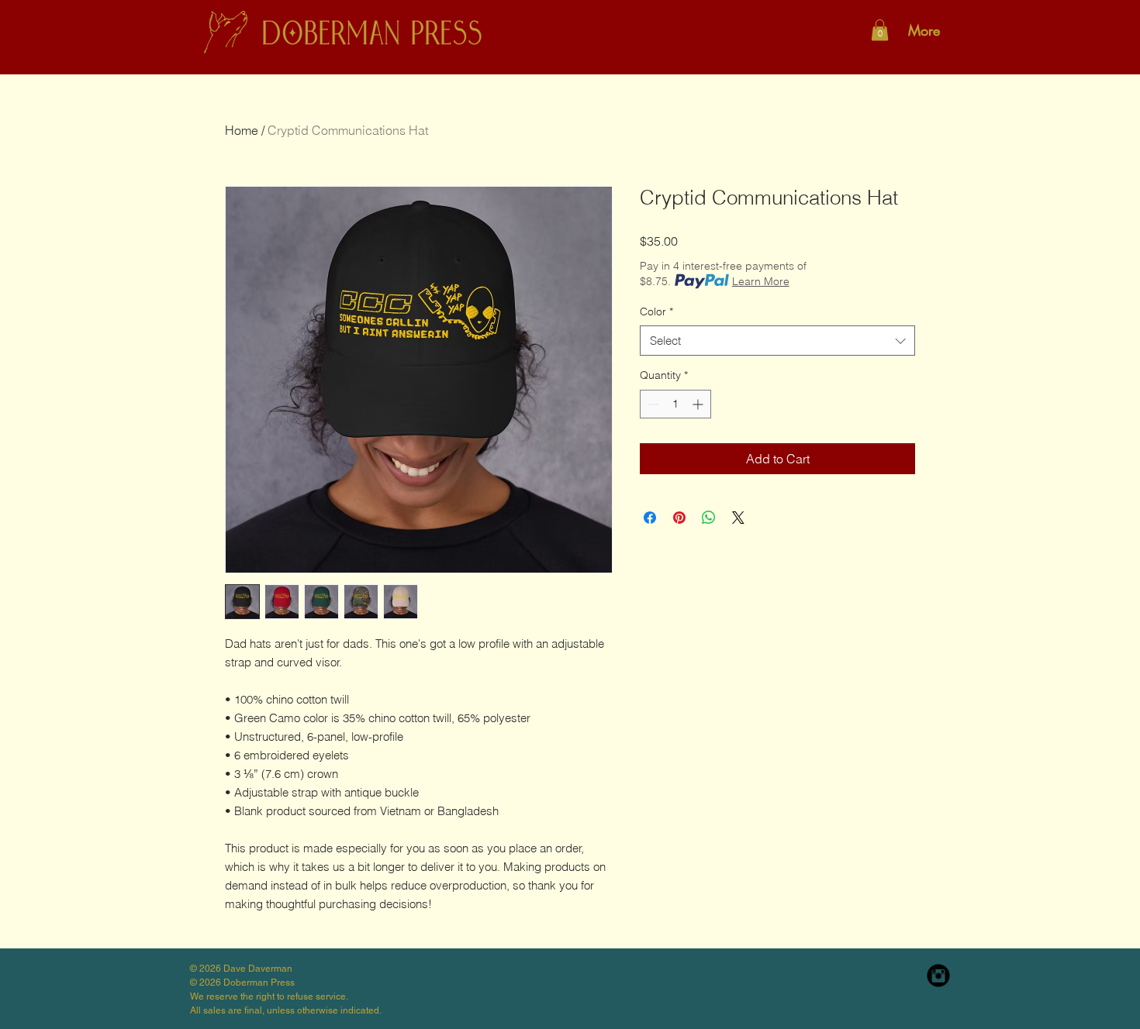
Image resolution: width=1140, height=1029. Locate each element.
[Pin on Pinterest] (679, 517)
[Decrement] (652, 404)
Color (656, 311)
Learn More (760, 281)
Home (241, 130)
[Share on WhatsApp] (709, 517)
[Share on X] (738, 517)
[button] (880, 29)
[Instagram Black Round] (938, 975)
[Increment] (699, 404)
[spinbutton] (675, 404)
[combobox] (777, 340)
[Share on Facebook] (650, 517)
